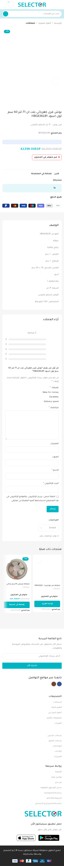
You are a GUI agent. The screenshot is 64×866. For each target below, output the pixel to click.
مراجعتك (54, 408)
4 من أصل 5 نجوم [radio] (31, 387)
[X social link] (47, 180)
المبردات (58, 723)
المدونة (58, 772)
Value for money (50, 392)
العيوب (55, 457)
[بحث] (5, 13)
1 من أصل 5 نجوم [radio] (38, 387)
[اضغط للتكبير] (55, 81)
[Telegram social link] (36, 180)
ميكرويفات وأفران (54, 718)
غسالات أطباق (55, 741)
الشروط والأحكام (54, 798)
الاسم (55, 470)
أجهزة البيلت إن (55, 713)
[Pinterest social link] (44, 180)
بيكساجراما (28, 854)
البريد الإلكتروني (51, 483)
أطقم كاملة (57, 707)
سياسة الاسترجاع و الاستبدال (48, 804)
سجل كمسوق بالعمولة (51, 788)
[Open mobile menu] (60, 5)
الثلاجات (58, 751)
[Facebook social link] (51, 180)
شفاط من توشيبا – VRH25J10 (47, 586)
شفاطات (30, 23)
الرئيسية (58, 23)
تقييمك (54, 387)
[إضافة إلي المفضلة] (38, 560)
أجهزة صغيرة (44, 23)
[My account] (3, 5)
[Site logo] (32, 5)
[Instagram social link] (53, 684)
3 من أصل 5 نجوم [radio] (33, 387)
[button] (17, 605)
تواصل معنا (56, 777)
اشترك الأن (32, 666)
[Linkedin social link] (40, 180)
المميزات (54, 444)
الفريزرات (58, 757)
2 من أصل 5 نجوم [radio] (36, 387)
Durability (54, 397)
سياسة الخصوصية (53, 793)
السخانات (57, 702)
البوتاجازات (57, 746)
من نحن (58, 782)
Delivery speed (51, 402)
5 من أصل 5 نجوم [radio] (28, 387)
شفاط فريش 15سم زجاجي (18, 584)
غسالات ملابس (55, 736)
